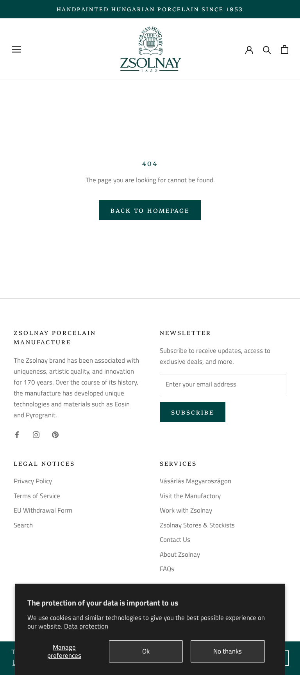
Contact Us (175, 540)
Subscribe (192, 412)
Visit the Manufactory (190, 496)
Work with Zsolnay (186, 510)
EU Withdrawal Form (43, 510)
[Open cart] (284, 49)
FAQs (167, 569)
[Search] (267, 49)
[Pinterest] (55, 433)
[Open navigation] (16, 49)
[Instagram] (36, 433)
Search (23, 525)
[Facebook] (17, 433)
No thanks (227, 651)
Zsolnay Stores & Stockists (197, 525)
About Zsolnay (180, 554)
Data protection (86, 626)
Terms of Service (37, 496)
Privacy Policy (33, 481)
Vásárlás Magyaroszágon (195, 481)
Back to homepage (150, 210)
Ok (146, 651)
